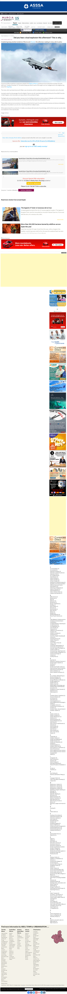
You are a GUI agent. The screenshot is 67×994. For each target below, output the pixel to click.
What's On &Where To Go (19, 29)
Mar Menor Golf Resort (4, 959)
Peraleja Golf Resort (28, 958)
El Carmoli (3, 938)
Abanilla (27, 935)
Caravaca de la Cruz (20, 940)
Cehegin (19, 942)
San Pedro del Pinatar (4, 973)
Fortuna (19, 945)
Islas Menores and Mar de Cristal (4, 941)
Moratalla (19, 948)
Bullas (18, 937)
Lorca (35, 25)
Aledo (10, 937)
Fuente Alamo (12, 946)
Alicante (33, 44)
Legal (54, 991)
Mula (18, 949)
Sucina (26, 961)
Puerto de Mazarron (11, 955)
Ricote (26, 960)
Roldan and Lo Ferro (4, 969)
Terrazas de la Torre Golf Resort (4, 981)
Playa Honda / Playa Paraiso (4, 965)
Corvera (27, 942)
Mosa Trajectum (28, 954)
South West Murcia (12, 932)
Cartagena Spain (17, 987)
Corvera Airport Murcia (30, 987)
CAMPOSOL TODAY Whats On (7, 987)
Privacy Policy (50, 991)
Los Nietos (3, 956)
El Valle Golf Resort (27, 944)
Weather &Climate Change (11, 29)
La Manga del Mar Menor (4, 946)
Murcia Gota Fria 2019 (39, 987)
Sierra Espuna (12, 960)
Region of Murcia (33, 86)
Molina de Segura (27, 953)
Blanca (26, 941)
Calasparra (19, 938)
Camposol (11, 942)
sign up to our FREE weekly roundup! (36, 149)
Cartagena (3, 937)
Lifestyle (33, 29)
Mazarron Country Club (36, 960)
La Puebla (3, 948)
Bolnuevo (11, 941)
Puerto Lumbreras (11, 958)
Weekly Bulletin (61, 987)
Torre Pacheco (4, 983)
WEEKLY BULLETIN (20, 16)
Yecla (18, 951)
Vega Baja (9, 89)
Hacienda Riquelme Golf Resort (28, 948)
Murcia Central (27, 932)
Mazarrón (45, 25)
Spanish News (50, 29)
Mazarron (11, 953)
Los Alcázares (39, 25)
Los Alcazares (4, 953)
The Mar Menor (3, 932)
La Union (3, 952)
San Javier (50, 25)
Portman (3, 967)
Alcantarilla (27, 938)
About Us (57, 991)
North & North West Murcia (20, 933)
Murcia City (27, 956)
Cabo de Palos (4, 935)
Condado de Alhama (11, 944)
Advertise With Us (63, 991)
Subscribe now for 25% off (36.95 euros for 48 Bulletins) (38, 143)
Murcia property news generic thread (51, 987)
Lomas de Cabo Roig (36, 977)
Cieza (18, 944)
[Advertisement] (34, 272)
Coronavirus (23, 987)
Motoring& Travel (27, 29)
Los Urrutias (3, 957)
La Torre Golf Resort (4, 950)
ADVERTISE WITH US (12, 16)
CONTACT (6, 16)
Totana (10, 961)
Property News (41, 29)
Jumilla (31, 25)
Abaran (26, 937)
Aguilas (10, 935)
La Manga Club (4, 944)
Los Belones (3, 954)
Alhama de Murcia (25, 25)
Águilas (19, 25)
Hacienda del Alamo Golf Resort (12, 949)
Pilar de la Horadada (3, 962)
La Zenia (35, 975)
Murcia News (4, 29)
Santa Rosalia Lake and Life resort (4, 977)
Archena (27, 939)
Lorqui (26, 950)
